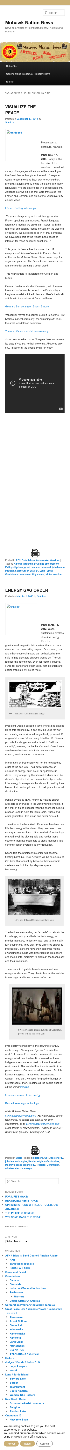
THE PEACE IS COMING (19, 1213)
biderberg (37, 1157)
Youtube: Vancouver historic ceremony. (27, 331)
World (19, 1157)
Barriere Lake (18, 1378)
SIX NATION (17, 1350)
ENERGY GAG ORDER (26, 590)
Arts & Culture (18, 1321)
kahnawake (42, 560)
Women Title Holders (22, 1395)
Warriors (55, 560)
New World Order (15, 1399)
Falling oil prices (14, 567)
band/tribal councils (22, 1263)
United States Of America (25, 1300)
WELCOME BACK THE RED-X (23, 1217)
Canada (14, 1280)
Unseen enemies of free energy (22, 1095)
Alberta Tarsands (23, 563)
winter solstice (54, 574)
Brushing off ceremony (47, 563)
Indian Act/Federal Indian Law (28, 1288)
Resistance (16, 1292)
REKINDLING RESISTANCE (21, 1200)
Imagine (24, 1087)
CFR (46, 1157)
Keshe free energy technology (22, 1103)
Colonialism (28, 560)
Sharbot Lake (18, 1411)
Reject (27, 1443)
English (10, 81)
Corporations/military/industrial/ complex (30, 1305)
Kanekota (15, 1337)
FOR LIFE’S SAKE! (16, 1196)
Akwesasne (16, 1317)
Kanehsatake (17, 1333)
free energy (56, 1157)
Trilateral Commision (47, 1164)
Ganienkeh (16, 1325)
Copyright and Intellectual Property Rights (28, 73)
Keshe (32, 1161)
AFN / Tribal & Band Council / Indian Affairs (31, 1255)
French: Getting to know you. (21, 208)
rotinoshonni (17, 1346)
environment (17, 1386)
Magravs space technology (20, 1164)
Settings (44, 1443)
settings (41, 1436)
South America (19, 1391)
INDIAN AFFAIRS (20, 1268)
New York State (19, 1419)
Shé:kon (9, 122)
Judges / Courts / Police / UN (22, 1362)
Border (14, 1382)
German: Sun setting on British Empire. (27, 306)
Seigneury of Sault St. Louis (30, 570)
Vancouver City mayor (32, 574)
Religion (15, 1407)
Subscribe (11, 66)
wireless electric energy (18, 1168)
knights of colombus (48, 1161)
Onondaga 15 (13, 1415)
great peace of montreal (37, 567)
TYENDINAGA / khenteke (24, 1354)
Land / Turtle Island (17, 1374)
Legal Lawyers (18, 1366)
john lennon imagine (16, 1161)
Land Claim (17, 1341)
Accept (11, 1443)
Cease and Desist (15, 1272)
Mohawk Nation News (29, 22)
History (9, 1358)
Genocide (15, 1284)
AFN (18, 560)
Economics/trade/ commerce (27, 1403)
